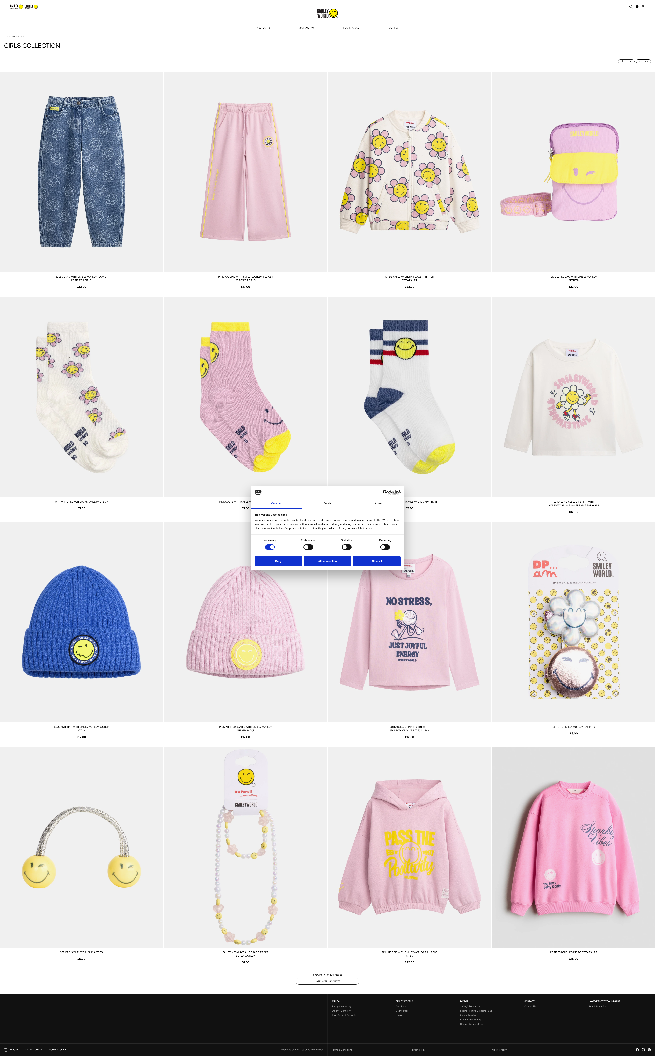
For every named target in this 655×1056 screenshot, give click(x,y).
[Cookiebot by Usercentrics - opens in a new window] (386, 492)
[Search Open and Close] (631, 7)
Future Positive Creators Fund (476, 1010)
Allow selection (327, 561)
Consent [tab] (276, 503)
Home (7, 36)
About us (393, 28)
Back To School (351, 28)
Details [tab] (327, 503)
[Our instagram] (643, 7)
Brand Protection (597, 1006)
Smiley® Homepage (342, 1006)
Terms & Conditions (342, 1049)
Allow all (376, 561)
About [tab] (378, 503)
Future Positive (468, 1015)
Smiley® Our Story (341, 1010)
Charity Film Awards (470, 1019)
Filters (628, 61)
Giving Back (402, 1010)
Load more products (327, 981)
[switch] (308, 547)
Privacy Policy (418, 1049)
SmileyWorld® (306, 28)
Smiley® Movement (470, 1006)
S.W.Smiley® (263, 28)
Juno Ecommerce (314, 1049)
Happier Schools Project (473, 1024)
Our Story (401, 1006)
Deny (278, 561)
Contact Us (530, 1006)
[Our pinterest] (649, 1049)
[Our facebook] (637, 6)
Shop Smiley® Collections (345, 1015)
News (399, 1015)
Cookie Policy (499, 1049)
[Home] (327, 13)
